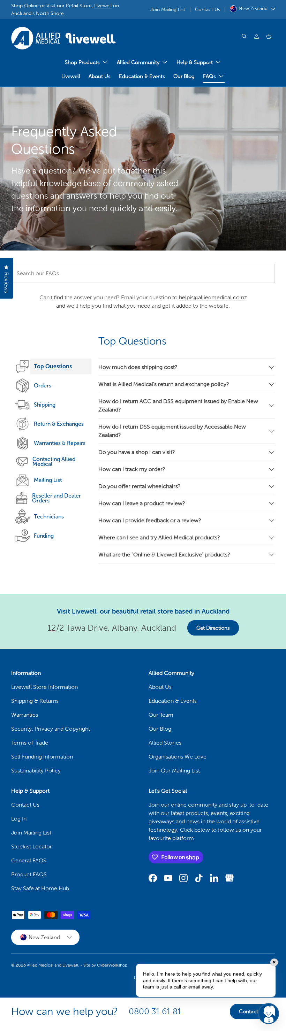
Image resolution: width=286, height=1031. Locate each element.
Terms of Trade (29, 742)
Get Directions (213, 628)
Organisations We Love (177, 756)
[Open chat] (268, 1013)
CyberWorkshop (112, 965)
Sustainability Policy (36, 770)
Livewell (103, 5)
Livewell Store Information (44, 687)
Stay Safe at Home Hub (40, 888)
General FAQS (28, 860)
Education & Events (142, 76)
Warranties (24, 714)
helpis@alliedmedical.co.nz (213, 297)
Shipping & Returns (35, 701)
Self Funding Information (42, 756)
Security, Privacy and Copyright (50, 728)
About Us (100, 76)
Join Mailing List (167, 9)
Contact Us (207, 9)
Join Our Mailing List (174, 770)
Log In (19, 818)
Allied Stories (165, 742)
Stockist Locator (31, 846)
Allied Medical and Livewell (52, 965)
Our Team (161, 714)
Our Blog (184, 76)
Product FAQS (29, 874)
